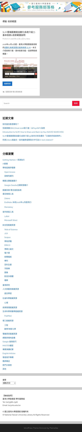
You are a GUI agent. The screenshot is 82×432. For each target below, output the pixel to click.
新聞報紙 (8, 257)
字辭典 (7, 268)
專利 (6, 261)
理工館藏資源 (8, 321)
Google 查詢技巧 (9, 342)
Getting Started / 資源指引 (14, 160)
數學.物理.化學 (10, 329)
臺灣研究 (6, 285)
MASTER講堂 (8, 345)
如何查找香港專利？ (11, 124)
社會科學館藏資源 (10, 298)
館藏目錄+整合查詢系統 (14, 92)
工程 (6, 325)
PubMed (8, 316)
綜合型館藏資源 (9, 225)
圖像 (6, 272)
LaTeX (6, 216)
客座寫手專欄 (8, 357)
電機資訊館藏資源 (10, 334)
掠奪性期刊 (8, 176)
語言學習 (8, 293)
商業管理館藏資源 (10, 307)
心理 (6, 303)
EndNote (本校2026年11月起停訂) (18, 202)
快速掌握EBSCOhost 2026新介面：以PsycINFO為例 (24, 128)
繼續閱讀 (7, 84)
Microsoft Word (10, 220)
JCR (6, 233)
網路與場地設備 (9, 338)
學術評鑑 (8, 241)
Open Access (9, 172)
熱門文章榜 (7, 365)
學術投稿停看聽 (9, 168)
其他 (4, 369)
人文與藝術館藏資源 (11, 289)
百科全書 (8, 265)
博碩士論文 (8, 249)
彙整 (4, 380)
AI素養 (5, 164)
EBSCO (7, 245)
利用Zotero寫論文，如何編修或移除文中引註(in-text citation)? (28, 140)
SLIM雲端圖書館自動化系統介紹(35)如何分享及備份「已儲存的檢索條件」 (32, 136)
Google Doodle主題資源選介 (16, 185)
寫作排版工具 (8, 212)
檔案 (6, 280)
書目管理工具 (8, 194)
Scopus (7, 237)
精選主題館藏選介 (10, 181)
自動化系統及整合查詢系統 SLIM (17, 47)
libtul (28, 39)
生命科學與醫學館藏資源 (13, 311)
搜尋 (76, 103)
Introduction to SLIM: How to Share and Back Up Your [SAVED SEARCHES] (33, 132)
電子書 (7, 253)
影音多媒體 (8, 276)
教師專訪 (6, 361)
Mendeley (8, 207)
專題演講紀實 (8, 349)
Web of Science (11, 229)
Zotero (7, 198)
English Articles (9, 353)
